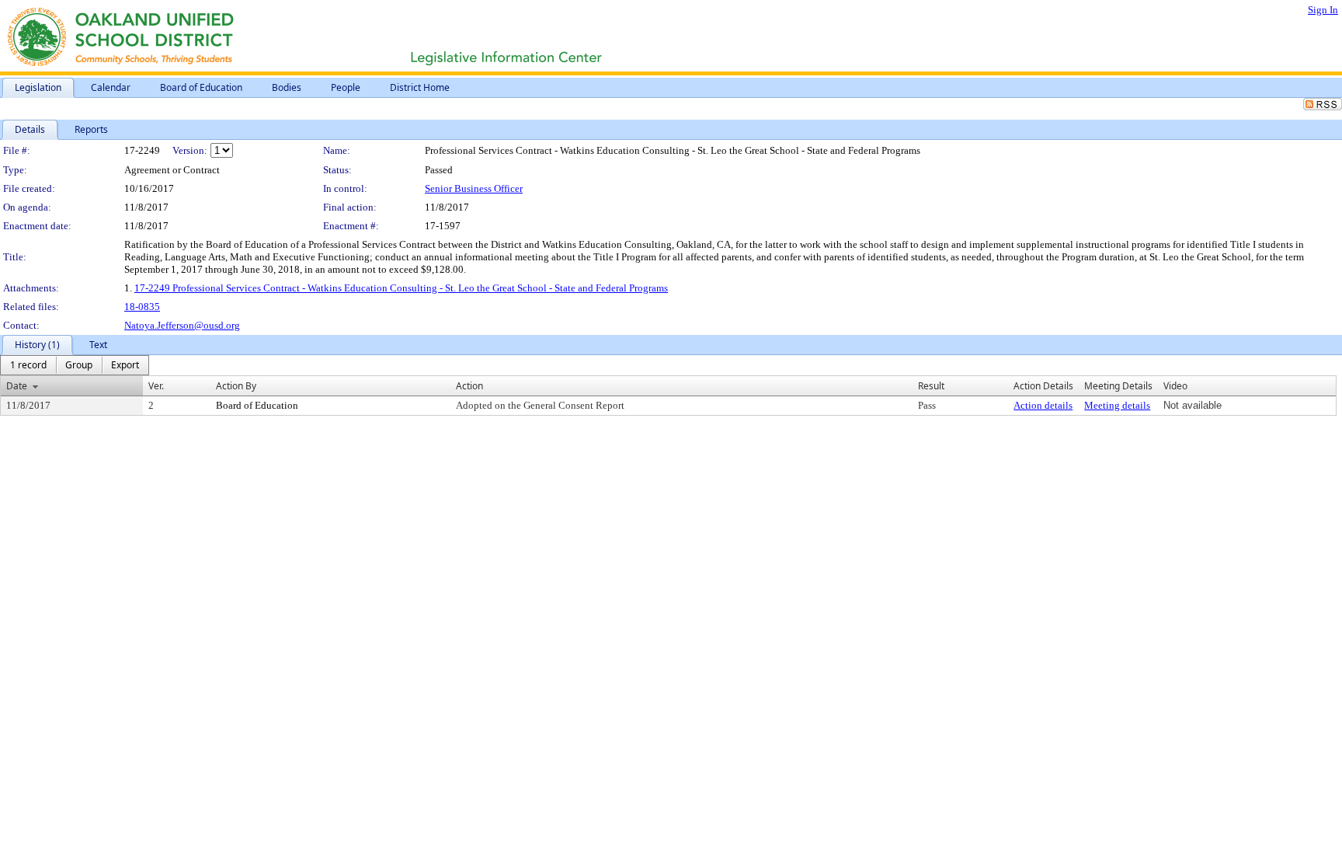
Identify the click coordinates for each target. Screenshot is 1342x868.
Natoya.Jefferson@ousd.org (182, 325)
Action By (236, 385)
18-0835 (142, 306)
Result (931, 385)
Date (16, 385)
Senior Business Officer (474, 188)
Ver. (156, 385)
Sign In (1323, 10)
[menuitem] (28, 365)
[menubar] (74, 365)
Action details (1043, 405)
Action (469, 385)
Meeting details (1117, 405)
